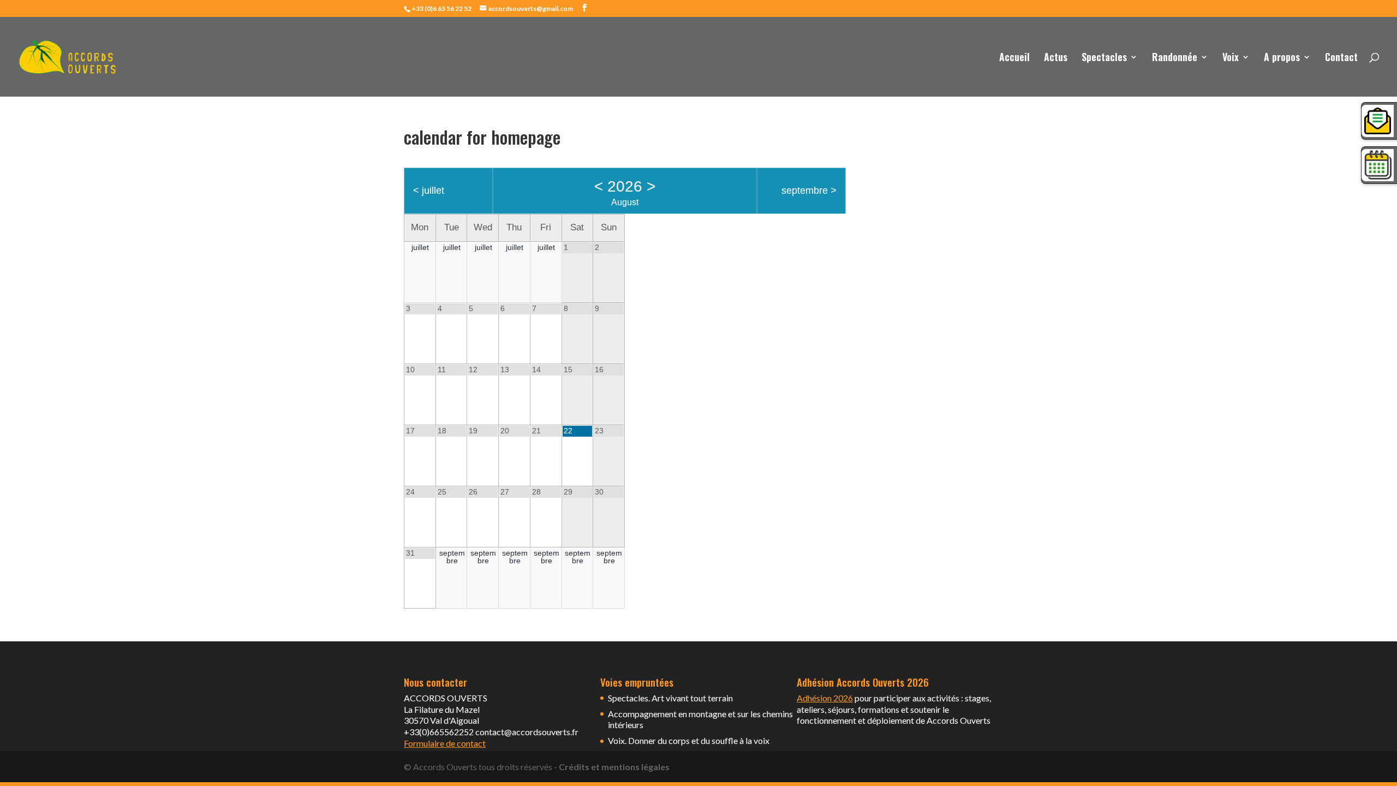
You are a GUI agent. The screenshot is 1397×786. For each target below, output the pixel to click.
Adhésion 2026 (825, 698)
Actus (1055, 58)
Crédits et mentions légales (614, 766)
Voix (1230, 58)
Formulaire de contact (445, 743)
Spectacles (1104, 58)
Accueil (1014, 58)
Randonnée (1174, 58)
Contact (1341, 58)
